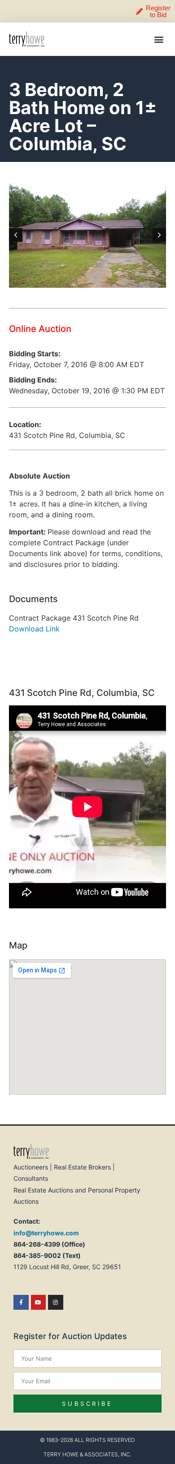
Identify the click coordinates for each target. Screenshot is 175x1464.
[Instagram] (55, 1302)
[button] (158, 39)
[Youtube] (38, 1302)
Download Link (34, 628)
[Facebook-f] (21, 1302)
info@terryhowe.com (46, 1233)
